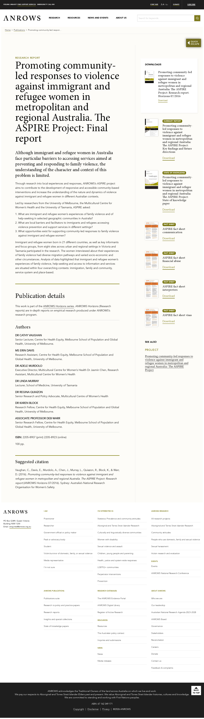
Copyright (78, 709)
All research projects (160, 518)
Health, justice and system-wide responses (117, 560)
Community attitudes (161, 532)
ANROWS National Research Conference (170, 573)
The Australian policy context (111, 633)
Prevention (103, 581)
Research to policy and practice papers (62, 605)
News (100, 654)
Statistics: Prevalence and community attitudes (119, 518)
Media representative (53, 560)
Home (8, 30)
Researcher (49, 525)
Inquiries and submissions (109, 640)
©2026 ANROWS (122, 709)
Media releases (104, 661)
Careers (154, 647)
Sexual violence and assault (110, 546)
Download (163, 100)
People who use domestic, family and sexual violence (175, 539)
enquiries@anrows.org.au (20, 526)
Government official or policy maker (60, 532)
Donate (154, 654)
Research (54, 18)
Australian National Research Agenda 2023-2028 (173, 612)
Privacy (105, 709)
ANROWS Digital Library (109, 605)
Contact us (156, 661)
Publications (19, 30)
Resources (74, 18)
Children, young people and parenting (115, 553)
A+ (162, 4)
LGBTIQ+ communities (108, 567)
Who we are (156, 598)
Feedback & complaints (162, 668)
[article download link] (149, 76)
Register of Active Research (110, 612)
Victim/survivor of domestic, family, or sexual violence (68, 553)
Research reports (51, 612)
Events (154, 566)
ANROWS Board (159, 619)
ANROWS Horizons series (58, 306)
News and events (98, 18)
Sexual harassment (159, 546)
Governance (157, 626)
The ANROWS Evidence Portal (112, 598)
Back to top (196, 691)
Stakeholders (157, 633)
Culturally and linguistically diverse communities (119, 532)
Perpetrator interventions (109, 574)
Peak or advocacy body (54, 539)
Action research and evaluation (165, 553)
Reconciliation (157, 640)
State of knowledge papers (56, 626)
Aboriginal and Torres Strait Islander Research (118, 525)
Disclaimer (93, 709)
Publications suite (52, 598)
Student (47, 546)
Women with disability (108, 539)
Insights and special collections (58, 619)
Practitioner (49, 518)
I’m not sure (49, 567)
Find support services (26, 4)
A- (167, 5)
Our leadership (158, 605)
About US (121, 18)
